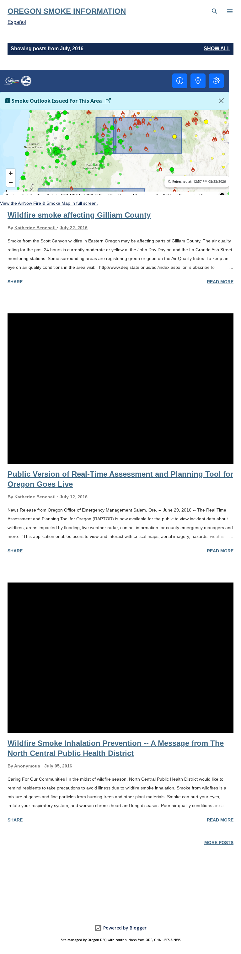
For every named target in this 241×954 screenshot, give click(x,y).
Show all (217, 48)
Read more (220, 281)
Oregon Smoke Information (67, 11)
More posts (218, 842)
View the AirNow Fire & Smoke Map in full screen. (49, 203)
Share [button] (15, 281)
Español (17, 22)
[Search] (214, 11)
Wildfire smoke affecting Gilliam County (79, 215)
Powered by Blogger (124, 928)
